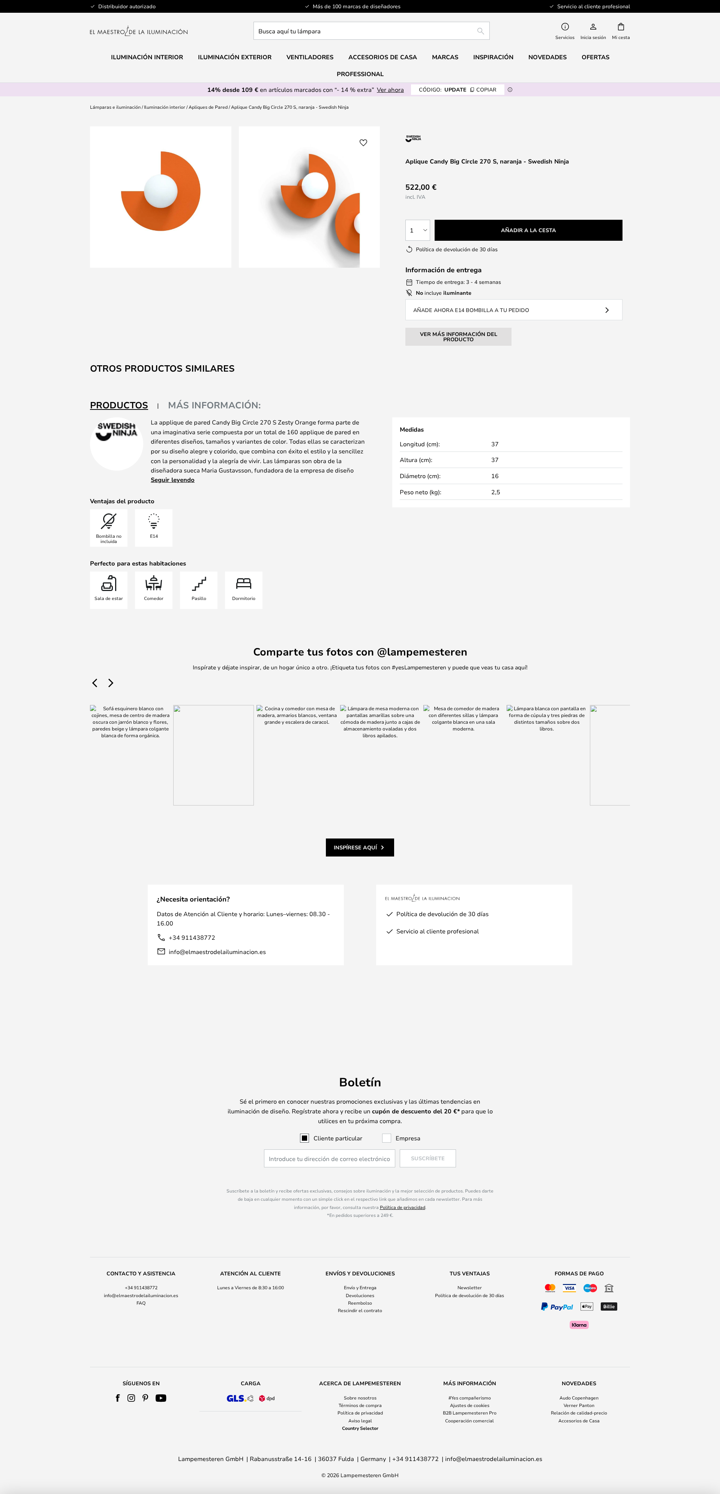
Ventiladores (309, 57)
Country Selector (360, 1428)
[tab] (124, 405)
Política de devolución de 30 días (469, 1295)
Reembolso (360, 1303)
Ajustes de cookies (469, 1405)
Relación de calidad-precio (579, 1413)
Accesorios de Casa (579, 1421)
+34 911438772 (192, 937)
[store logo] (139, 31)
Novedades (547, 57)
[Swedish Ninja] (445, 138)
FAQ (141, 1303)
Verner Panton (579, 1405)
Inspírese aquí (355, 847)
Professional (360, 74)
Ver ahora (390, 89)
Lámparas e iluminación (115, 107)
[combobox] (371, 30)
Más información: (214, 405)
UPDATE (457, 89)
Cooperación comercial (469, 1421)
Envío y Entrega (360, 1287)
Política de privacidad (402, 1207)
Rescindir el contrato (360, 1310)
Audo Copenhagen (579, 1398)
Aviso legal (360, 1421)
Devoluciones (360, 1295)
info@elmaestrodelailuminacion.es (217, 952)
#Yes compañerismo (469, 1398)
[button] (363, 142)
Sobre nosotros (360, 1398)
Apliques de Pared (208, 107)
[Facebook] (118, 1398)
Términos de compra (360, 1405)
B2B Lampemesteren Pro (469, 1413)
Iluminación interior (164, 107)
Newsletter (470, 1287)
